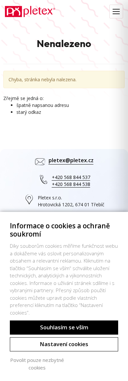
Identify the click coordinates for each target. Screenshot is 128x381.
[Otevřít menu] (116, 11)
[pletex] (30, 11)
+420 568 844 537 (71, 177)
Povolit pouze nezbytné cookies (37, 364)
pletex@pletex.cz (71, 160)
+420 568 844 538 (71, 184)
